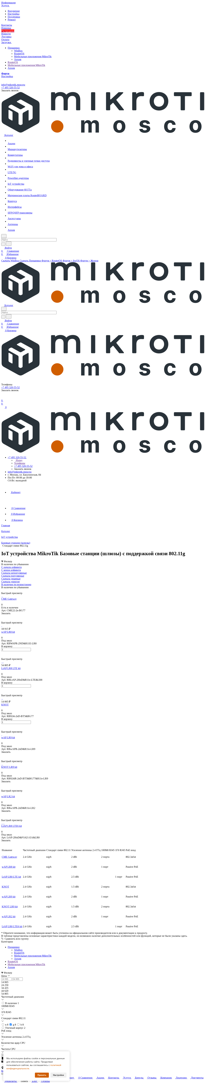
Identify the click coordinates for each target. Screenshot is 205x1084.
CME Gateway (9, 857)
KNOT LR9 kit (10, 906)
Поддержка (14, 16)
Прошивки (14, 47)
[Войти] (2, 397)
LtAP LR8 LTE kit (11, 876)
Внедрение (14, 11)
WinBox (18, 50)
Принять (41, 1075)
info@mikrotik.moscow (13, 84)
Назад (18, 460)
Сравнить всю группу (16, 938)
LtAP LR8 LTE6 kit (12, 926)
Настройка (13, 13)
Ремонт (12, 19)
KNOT (5, 886)
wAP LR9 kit (8, 896)
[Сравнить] (2, 619)
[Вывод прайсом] (6, 590)
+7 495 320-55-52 (10, 87)
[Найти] (8, 243)
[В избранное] (2, 616)
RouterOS (19, 53)
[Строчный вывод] (4, 590)
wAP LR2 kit (8, 916)
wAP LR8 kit (8, 866)
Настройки (58, 1075)
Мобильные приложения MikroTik (33, 56)
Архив (17, 59)
